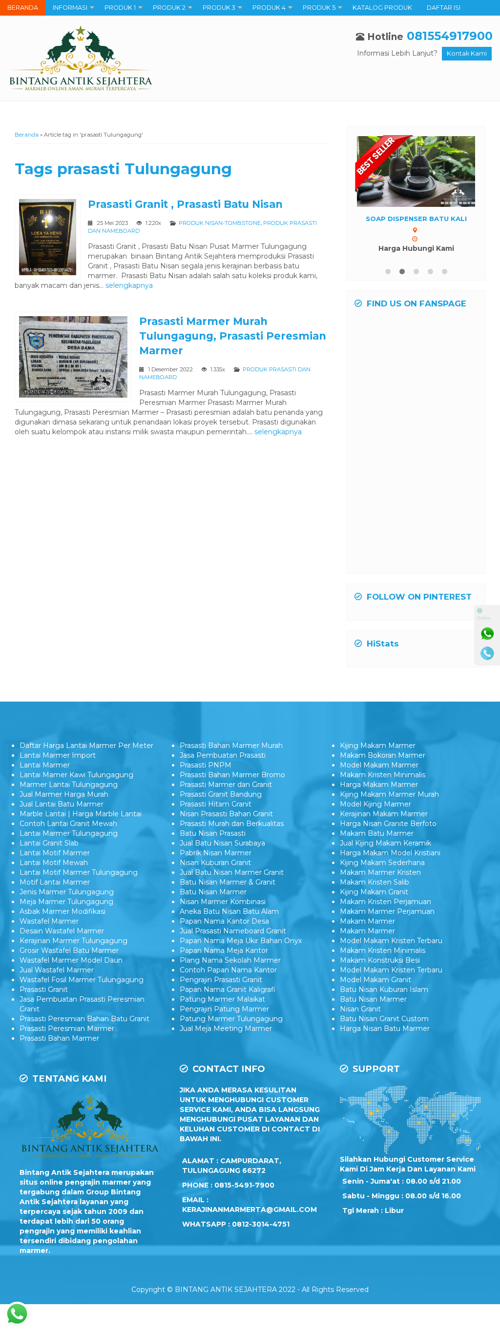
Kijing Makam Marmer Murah (389, 794)
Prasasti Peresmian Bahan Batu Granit (84, 1018)
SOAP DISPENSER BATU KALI (416, 218)
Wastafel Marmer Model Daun (71, 960)
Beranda (27, 134)
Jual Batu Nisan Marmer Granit (232, 872)
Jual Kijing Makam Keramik (385, 843)
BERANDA (22, 7)
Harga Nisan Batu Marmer (385, 1028)
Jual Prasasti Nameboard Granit (233, 931)
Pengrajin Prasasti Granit (221, 979)
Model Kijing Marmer (375, 804)
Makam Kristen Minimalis (382, 774)
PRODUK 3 (219, 7)
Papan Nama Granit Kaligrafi (227, 989)
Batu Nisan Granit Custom (384, 1018)
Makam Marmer (367, 921)
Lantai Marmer (45, 765)
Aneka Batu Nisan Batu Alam (229, 911)
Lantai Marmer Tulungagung (69, 833)
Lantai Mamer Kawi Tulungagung (76, 774)
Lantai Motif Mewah (54, 862)
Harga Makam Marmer (379, 784)
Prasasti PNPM (205, 765)
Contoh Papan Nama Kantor (228, 970)
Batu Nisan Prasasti (213, 833)
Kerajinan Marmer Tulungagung (73, 940)
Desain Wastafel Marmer (62, 931)
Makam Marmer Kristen (380, 872)
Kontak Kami (467, 53)
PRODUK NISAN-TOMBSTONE (220, 223)
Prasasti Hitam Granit (215, 804)
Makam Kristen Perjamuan (385, 901)
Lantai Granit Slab (49, 843)
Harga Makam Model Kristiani (390, 852)
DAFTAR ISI (443, 7)
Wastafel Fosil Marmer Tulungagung (82, 979)
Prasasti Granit (44, 989)
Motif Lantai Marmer (55, 882)
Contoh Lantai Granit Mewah (68, 823)
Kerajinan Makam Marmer (384, 813)
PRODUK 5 (319, 7)
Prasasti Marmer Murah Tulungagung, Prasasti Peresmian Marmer (232, 336)
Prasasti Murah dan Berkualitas (232, 823)
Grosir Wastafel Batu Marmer (69, 950)
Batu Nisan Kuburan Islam (384, 989)
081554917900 (450, 36)
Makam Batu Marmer (377, 833)
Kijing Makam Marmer (378, 745)
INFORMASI (70, 7)
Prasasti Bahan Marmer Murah (231, 745)
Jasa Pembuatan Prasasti (223, 755)
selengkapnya (129, 285)
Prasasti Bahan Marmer (59, 1038)
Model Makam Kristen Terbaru (391, 940)
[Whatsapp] (487, 633)
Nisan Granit (360, 1009)
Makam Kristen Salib (374, 882)
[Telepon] (487, 653)
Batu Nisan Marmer (213, 891)
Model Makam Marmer (379, 765)
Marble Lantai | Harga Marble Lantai (81, 813)
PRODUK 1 (120, 7)
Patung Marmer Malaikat (222, 999)
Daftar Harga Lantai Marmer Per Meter (86, 745)
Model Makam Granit (375, 979)
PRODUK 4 (269, 7)
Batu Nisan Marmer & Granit (227, 882)
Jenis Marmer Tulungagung (67, 891)
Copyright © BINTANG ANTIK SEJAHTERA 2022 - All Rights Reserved (250, 1289)
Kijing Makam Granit (374, 891)
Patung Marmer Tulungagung (231, 1018)
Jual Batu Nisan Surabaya (222, 843)
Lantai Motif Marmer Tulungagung (79, 872)
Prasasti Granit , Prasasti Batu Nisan (185, 204)
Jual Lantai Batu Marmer (62, 804)
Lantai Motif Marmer (55, 852)
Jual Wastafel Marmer (57, 970)
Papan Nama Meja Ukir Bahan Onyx (241, 940)
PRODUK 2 (169, 7)
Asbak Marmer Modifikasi (62, 911)
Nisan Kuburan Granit (215, 862)
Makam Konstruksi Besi (380, 960)
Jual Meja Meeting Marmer (226, 1028)
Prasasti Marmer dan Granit (226, 784)
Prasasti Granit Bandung (221, 794)
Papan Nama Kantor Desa (224, 921)
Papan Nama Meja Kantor (224, 950)
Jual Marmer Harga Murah (64, 794)
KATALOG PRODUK (382, 7)
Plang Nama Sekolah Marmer (230, 960)
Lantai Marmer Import (58, 755)
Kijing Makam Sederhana (382, 862)
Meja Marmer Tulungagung (66, 901)
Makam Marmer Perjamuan (387, 911)
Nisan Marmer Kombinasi (223, 901)
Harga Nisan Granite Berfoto (388, 823)
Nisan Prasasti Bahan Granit (226, 813)
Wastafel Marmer (49, 921)
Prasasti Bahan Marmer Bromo (232, 774)
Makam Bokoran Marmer (382, 755)
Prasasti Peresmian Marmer (67, 1028)
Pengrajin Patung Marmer (224, 1009)
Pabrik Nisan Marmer (215, 852)
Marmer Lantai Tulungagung (69, 784)
